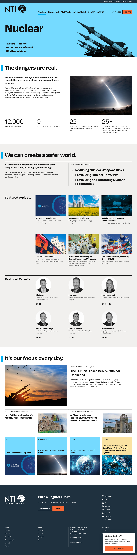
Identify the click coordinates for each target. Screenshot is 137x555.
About (100, 11)
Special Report (44, 439)
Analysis (125, 1)
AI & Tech (66, 11)
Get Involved (79, 11)
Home (7, 528)
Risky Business (77, 367)
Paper (73, 439)
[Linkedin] (106, 304)
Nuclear (42, 11)
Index (8, 439)
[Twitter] (36, 304)
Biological (53, 11)
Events (118, 1)
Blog (130, 1)
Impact (91, 11)
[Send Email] (40, 304)
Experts (111, 1)
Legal (104, 531)
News (106, 1)
